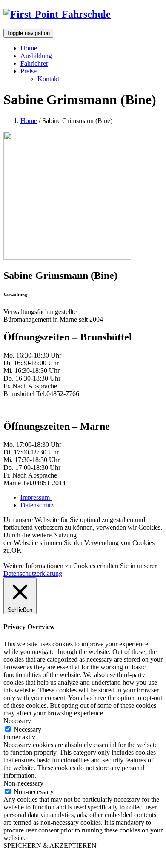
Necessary (27, 729)
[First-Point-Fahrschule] (57, 14)
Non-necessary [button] (23, 783)
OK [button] (16, 550)
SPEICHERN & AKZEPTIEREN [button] (50, 845)
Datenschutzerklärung (32, 573)
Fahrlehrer (34, 63)
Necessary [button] (17, 720)
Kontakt (48, 78)
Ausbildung (36, 55)
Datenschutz (37, 505)
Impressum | (36, 497)
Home (28, 48)
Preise (28, 71)
